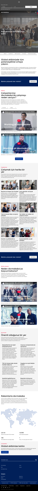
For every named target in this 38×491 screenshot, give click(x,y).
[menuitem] (5, 12)
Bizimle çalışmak (17, 53)
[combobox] (7, 7)
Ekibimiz (5, 53)
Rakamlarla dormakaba (32, 53)
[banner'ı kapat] (19, 2)
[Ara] (36, 460)
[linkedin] (7, 487)
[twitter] (3, 487)
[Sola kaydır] (2, 54)
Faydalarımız (11, 53)
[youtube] (5, 487)
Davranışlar (24, 53)
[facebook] (1, 487)
